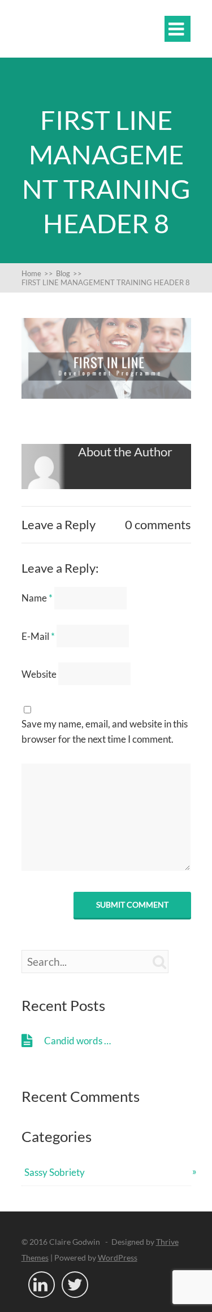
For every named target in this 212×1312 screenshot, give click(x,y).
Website (39, 674)
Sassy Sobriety (54, 1172)
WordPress (117, 1257)
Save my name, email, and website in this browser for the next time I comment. (104, 731)
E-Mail (38, 636)
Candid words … (77, 1041)
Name (37, 598)
